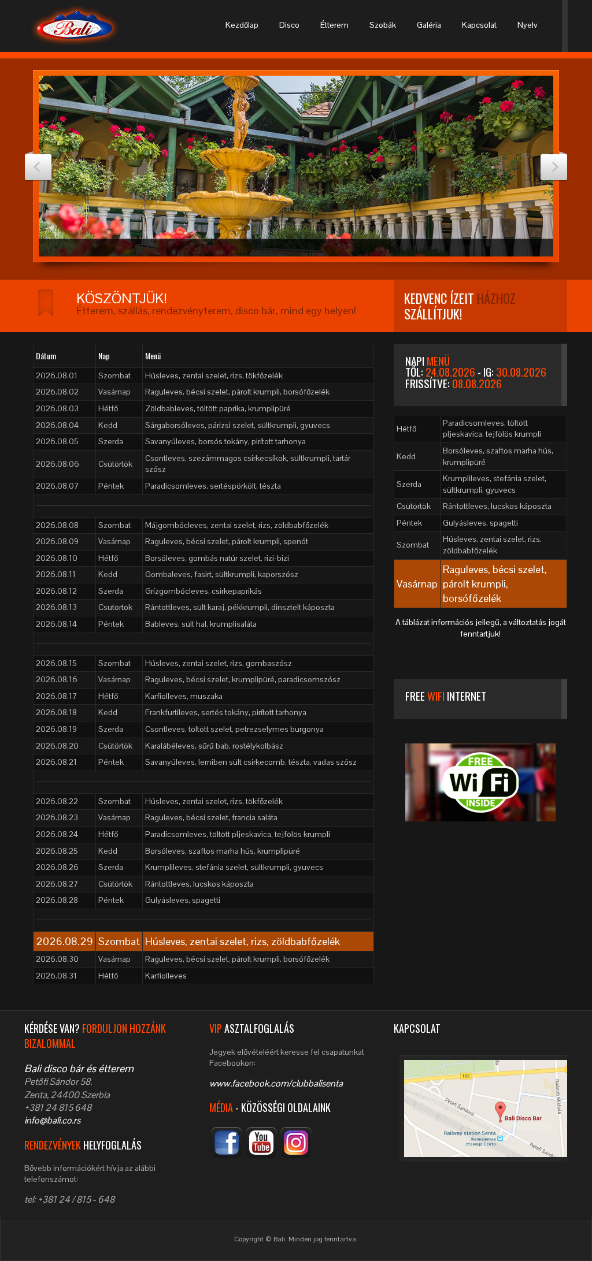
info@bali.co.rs (52, 1120)
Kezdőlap (241, 25)
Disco (289, 25)
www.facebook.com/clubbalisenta (276, 1083)
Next (554, 166)
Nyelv (527, 25)
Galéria (429, 25)
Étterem (334, 25)
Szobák (382, 25)
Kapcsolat (479, 25)
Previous (38, 166)
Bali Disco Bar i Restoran (84, 25)
